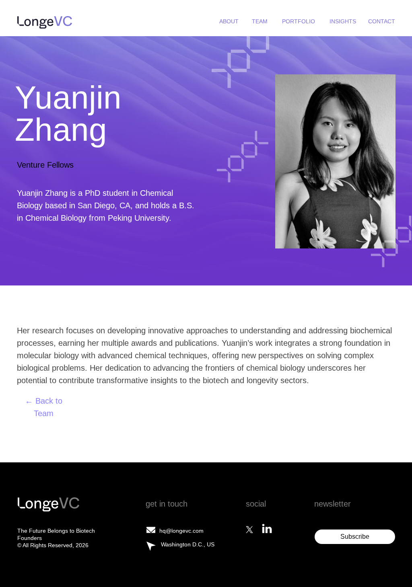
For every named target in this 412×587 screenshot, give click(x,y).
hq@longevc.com (181, 530)
